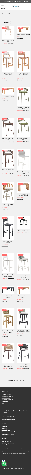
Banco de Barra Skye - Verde (23, 107)
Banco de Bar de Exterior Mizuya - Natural (8, 75)
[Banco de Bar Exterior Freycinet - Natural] (8, 353)
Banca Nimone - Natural (23, 34)
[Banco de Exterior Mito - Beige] (8, 32)
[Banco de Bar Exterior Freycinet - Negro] (23, 353)
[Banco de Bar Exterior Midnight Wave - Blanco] (23, 318)
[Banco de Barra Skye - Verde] (23, 96)
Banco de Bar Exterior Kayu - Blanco (8, 275)
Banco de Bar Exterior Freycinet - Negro (23, 365)
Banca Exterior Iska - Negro (8, 296)
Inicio (3, 13)
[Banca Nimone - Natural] (23, 29)
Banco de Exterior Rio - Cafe (8, 139)
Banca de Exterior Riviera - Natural (23, 194)
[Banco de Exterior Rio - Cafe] (8, 127)
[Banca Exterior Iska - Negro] (8, 290)
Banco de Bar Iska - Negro (8, 241)
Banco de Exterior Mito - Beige (8, 40)
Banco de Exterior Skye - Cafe (8, 170)
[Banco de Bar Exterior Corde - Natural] (8, 318)
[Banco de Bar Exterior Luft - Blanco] (23, 263)
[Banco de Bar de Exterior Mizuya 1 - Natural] (23, 61)
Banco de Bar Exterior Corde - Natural (8, 331)
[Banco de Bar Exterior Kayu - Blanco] (8, 263)
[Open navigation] (2, 6)
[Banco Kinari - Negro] (23, 222)
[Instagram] (6, 466)
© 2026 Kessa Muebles (7, 468)
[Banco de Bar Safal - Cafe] (8, 192)
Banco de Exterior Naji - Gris (23, 172)
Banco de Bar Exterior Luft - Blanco (23, 276)
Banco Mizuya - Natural (8, 96)
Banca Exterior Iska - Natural (23, 296)
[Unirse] (27, 453)
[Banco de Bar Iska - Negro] (8, 228)
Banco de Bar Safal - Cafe (7, 204)
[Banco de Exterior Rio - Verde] (23, 127)
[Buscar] (25, 6)
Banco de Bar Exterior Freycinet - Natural (8, 365)
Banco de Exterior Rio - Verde (23, 138)
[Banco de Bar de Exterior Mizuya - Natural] (8, 61)
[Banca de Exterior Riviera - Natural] (23, 187)
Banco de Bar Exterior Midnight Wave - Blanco (23, 330)
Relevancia (7, 22)
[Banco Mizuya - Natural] (8, 91)
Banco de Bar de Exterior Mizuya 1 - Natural (23, 75)
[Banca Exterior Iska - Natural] (23, 290)
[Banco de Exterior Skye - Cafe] (8, 158)
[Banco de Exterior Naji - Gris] (23, 159)
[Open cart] (28, 6)
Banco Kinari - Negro (23, 230)
